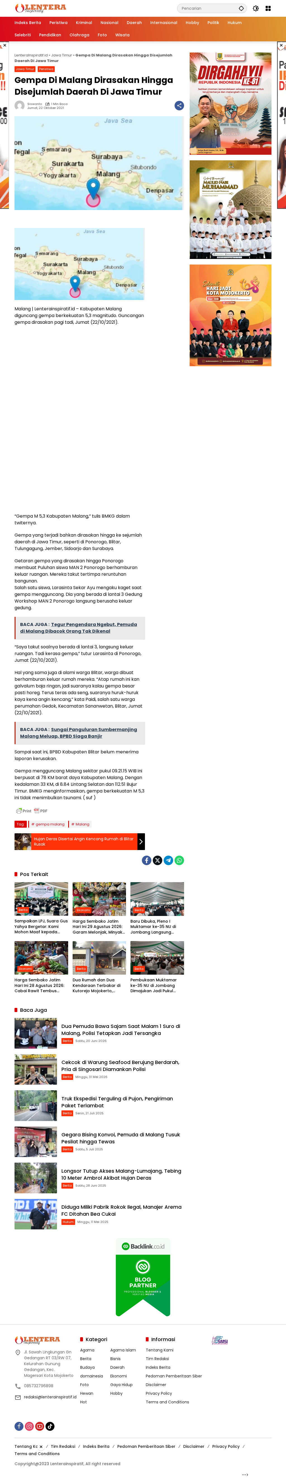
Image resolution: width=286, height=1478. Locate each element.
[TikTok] (50, 1426)
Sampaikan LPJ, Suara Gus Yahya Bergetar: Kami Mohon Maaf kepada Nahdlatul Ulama (41, 926)
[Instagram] (29, 1426)
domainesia (91, 1376)
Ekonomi (83, 910)
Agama (87, 1350)
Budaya (87, 1367)
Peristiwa (46, 69)
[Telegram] (168, 860)
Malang (82, 824)
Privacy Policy (159, 1393)
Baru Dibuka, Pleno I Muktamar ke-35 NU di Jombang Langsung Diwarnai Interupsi (153, 927)
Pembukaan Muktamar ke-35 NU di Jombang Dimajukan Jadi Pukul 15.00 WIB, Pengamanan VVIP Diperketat (154, 985)
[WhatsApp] (179, 860)
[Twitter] (157, 860)
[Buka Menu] (268, 8)
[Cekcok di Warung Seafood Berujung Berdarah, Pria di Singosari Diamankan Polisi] (36, 1069)
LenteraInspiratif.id (31, 55)
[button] (241, 8)
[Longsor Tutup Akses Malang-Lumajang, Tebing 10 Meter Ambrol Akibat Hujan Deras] (36, 1178)
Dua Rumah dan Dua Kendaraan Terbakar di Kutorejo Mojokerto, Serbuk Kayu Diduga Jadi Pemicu (98, 985)
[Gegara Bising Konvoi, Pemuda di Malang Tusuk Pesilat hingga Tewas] (36, 1142)
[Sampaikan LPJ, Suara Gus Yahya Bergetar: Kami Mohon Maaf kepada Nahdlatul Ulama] (41, 899)
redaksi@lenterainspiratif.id (50, 1397)
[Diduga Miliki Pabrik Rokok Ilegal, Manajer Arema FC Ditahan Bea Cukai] (36, 1214)
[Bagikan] (179, 105)
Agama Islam (123, 1350)
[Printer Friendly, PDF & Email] (32, 811)
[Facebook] (146, 860)
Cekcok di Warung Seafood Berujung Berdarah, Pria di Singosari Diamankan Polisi (120, 1066)
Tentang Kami (159, 1350)
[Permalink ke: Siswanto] (21, 106)
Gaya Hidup (121, 1384)
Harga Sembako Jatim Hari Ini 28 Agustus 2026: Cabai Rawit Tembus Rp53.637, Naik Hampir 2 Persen (39, 985)
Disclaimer (156, 1384)
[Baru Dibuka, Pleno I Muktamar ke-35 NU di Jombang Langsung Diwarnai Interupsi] (157, 899)
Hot (83, 1402)
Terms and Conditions (167, 1402)
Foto (84, 1384)
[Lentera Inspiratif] (41, 8)
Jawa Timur (61, 55)
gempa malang (50, 824)
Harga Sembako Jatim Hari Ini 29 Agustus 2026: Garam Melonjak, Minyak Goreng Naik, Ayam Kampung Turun (97, 927)
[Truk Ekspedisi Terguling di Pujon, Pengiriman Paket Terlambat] (36, 1105)
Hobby (116, 1393)
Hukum (68, 1222)
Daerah (117, 1367)
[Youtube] (39, 1426)
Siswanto (34, 104)
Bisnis (115, 1359)
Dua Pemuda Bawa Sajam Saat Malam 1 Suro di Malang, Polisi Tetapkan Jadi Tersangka (120, 1030)
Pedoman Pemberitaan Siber (174, 1376)
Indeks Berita (158, 1367)
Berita (23, 910)
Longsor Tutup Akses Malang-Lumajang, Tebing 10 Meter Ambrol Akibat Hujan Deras (121, 1174)
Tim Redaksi (157, 1359)
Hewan (86, 1393)
